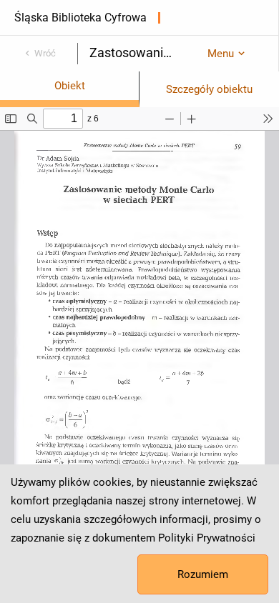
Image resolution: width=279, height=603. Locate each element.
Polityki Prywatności (206, 538)
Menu (220, 53)
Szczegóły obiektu (209, 89)
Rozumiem (202, 574)
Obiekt (69, 85)
